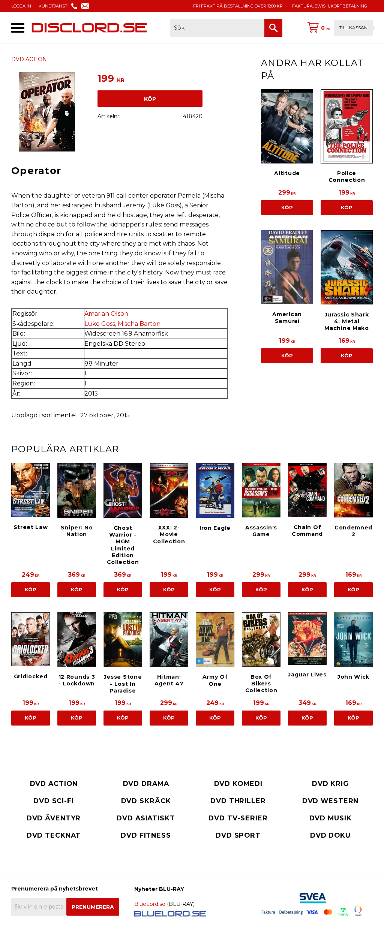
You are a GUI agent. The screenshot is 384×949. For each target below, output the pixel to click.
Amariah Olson (106, 313)
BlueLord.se (149, 904)
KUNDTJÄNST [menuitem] (53, 6)
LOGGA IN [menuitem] (21, 6)
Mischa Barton (139, 323)
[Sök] (273, 28)
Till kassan (353, 27)
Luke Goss (99, 323)
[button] (17, 27)
